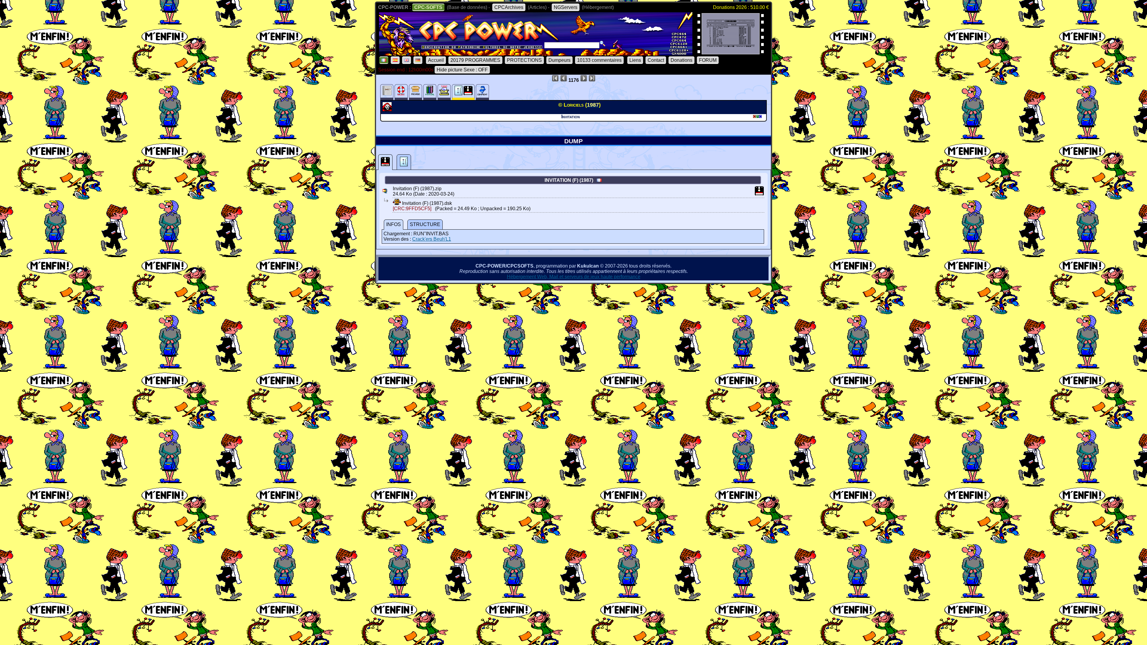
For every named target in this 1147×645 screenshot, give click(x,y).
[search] (602, 44)
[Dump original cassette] (404, 162)
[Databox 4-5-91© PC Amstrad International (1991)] (730, 52)
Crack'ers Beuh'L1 (431, 239)
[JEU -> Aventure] (387, 110)
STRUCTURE (425, 224)
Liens (635, 60)
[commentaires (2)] (482, 92)
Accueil (436, 60)
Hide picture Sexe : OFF (462, 69)
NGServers (565, 7)
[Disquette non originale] (385, 162)
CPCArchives (508, 7)
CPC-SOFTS (428, 7)
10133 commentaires (599, 60)
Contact (656, 60)
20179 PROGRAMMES (475, 60)
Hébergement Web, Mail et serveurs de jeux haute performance (573, 276)
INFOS (393, 224)
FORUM (708, 60)
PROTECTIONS (524, 60)
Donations (681, 60)
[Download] (397, 203)
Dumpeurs (559, 60)
